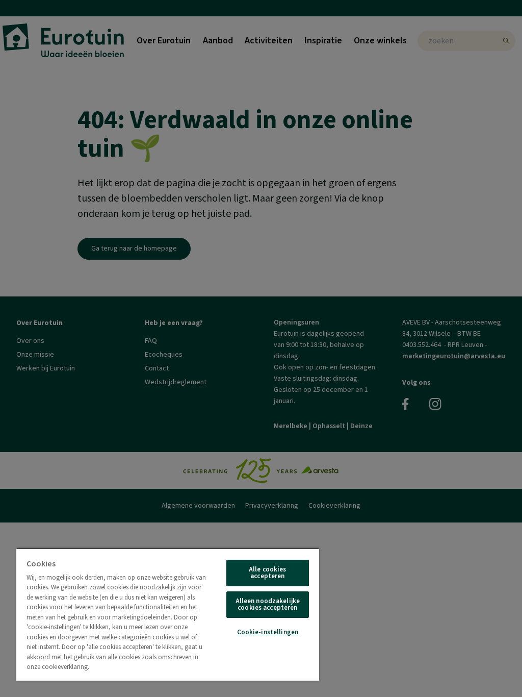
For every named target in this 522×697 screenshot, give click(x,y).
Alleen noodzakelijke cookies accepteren (268, 604)
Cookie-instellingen (267, 632)
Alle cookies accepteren (267, 573)
